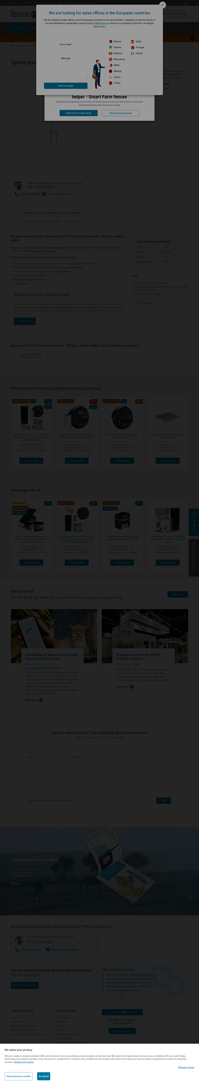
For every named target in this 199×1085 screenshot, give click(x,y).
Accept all (44, 1076)
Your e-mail (65, 44)
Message (65, 58)
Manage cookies (186, 1067)
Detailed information (24, 1062)
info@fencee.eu (100, 23)
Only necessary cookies (18, 1076)
